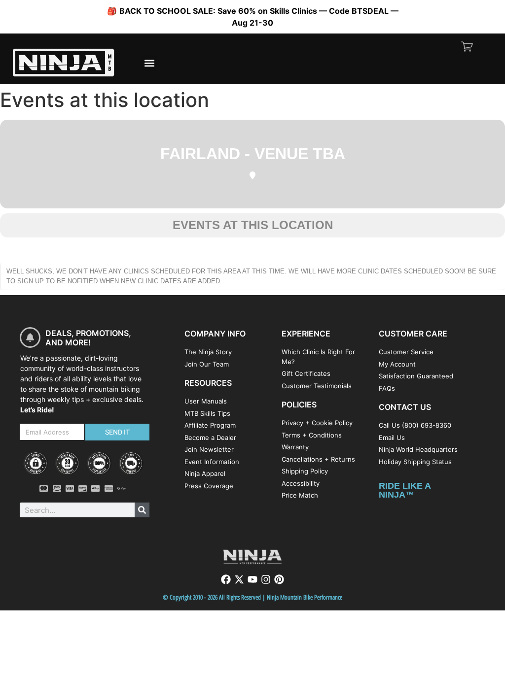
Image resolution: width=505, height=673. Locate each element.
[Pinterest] (279, 579)
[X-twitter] (239, 579)
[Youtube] (252, 579)
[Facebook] (226, 579)
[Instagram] (266, 579)
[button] (149, 63)
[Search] (142, 510)
